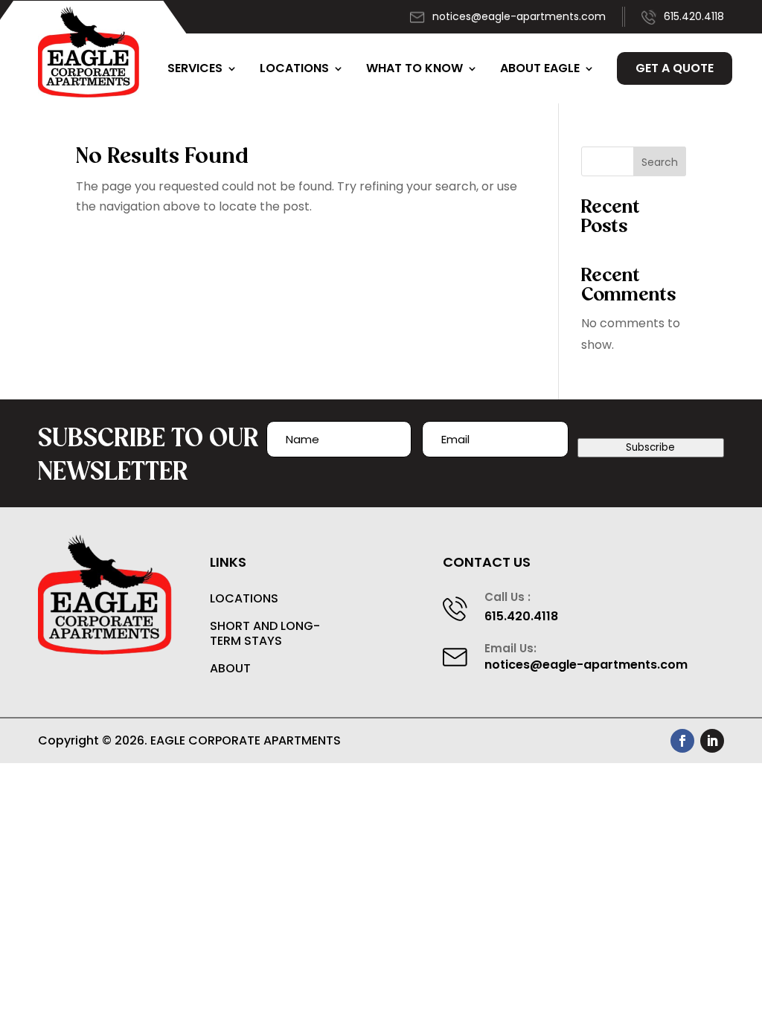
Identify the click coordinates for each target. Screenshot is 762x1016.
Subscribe (650, 447)
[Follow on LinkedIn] (712, 741)
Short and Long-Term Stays (265, 634)
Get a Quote (674, 68)
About (230, 669)
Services (194, 68)
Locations (294, 68)
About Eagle (540, 68)
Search (659, 162)
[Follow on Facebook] (682, 741)
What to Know (414, 68)
